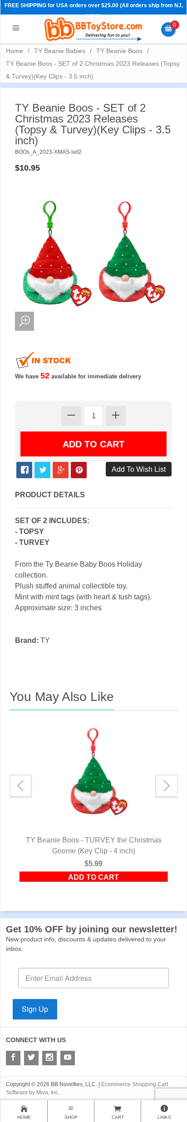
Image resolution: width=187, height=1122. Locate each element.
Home (14, 50)
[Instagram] (49, 1058)
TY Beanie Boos (119, 50)
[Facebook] (13, 1058)
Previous (20, 786)
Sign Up (35, 1009)
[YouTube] (67, 1058)
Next (166, 786)
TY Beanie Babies (59, 50)
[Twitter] (31, 1058)
